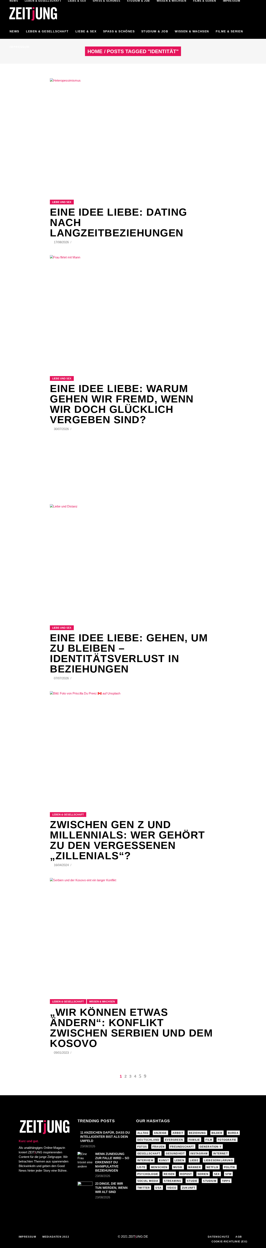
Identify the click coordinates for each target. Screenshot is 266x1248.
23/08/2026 (87, 1146)
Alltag (142, 1133)
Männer (194, 1167)
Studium (209, 1181)
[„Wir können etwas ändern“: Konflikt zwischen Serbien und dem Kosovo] (133, 933)
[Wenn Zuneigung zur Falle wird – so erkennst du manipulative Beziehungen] (85, 1160)
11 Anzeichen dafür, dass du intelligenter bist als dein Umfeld (105, 1137)
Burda (233, 1133)
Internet (220, 1153)
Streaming (172, 1181)
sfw (228, 1174)
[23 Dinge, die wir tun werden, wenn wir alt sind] (85, 1186)
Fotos (142, 1146)
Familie (194, 1139)
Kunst (164, 1160)
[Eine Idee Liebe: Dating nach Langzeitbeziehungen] (133, 133)
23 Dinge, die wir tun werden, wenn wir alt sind (111, 1188)
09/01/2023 (62, 1052)
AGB (238, 1236)
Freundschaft (182, 1146)
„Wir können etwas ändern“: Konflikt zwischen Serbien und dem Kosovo (131, 1027)
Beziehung (197, 1133)
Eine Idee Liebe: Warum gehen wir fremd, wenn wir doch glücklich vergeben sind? (122, 404)
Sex (217, 1174)
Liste (141, 1167)
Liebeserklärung (218, 1160)
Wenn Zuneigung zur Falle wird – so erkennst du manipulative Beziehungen (112, 1162)
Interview (145, 1160)
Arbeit (177, 1133)
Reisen (169, 1174)
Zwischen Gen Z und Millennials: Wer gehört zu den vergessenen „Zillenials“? (127, 840)
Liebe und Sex (61, 202)
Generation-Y (211, 1146)
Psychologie (147, 1174)
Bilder (217, 1133)
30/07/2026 (62, 429)
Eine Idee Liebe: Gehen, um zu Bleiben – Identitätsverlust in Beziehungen (129, 653)
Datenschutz (218, 1236)
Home (94, 51)
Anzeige (160, 1133)
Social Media (147, 1181)
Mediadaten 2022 (55, 1236)
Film (209, 1139)
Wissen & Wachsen (102, 1001)
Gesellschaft (148, 1153)
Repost (186, 1174)
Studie (192, 1181)
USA (158, 1187)
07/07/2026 (62, 678)
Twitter (143, 1187)
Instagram (199, 1153)
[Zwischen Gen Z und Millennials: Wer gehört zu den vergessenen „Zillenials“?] (133, 746)
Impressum (27, 1236)
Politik (229, 1167)
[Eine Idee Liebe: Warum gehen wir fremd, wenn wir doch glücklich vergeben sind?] (133, 310)
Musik (178, 1167)
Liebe (194, 1160)
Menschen (159, 1167)
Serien (203, 1174)
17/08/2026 (62, 242)
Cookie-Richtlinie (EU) (229, 1241)
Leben (179, 1160)
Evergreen (174, 1139)
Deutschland (148, 1139)
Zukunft (188, 1187)
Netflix (212, 1167)
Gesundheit (175, 1153)
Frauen (159, 1146)
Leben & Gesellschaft (68, 814)
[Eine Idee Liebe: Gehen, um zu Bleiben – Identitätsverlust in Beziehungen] (133, 559)
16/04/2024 (62, 865)
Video (171, 1187)
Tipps (226, 1181)
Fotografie (227, 1139)
